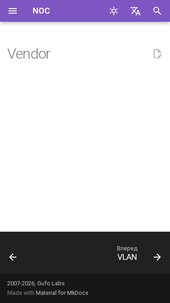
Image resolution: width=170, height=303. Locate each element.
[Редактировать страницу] (157, 54)
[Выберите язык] (135, 11)
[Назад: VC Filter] (13, 255)
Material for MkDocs (62, 292)
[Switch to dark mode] (114, 11)
